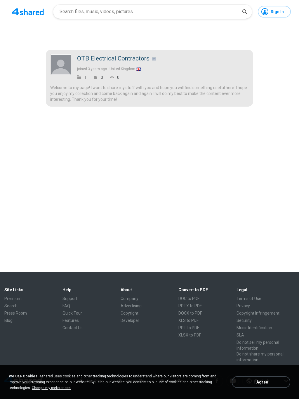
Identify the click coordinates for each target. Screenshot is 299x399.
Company (129, 298)
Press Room (15, 313)
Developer (130, 320)
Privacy (243, 305)
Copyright (129, 313)
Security (244, 320)
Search (11, 305)
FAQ (66, 305)
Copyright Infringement (258, 313)
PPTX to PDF (190, 305)
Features (70, 320)
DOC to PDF (188, 298)
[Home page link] (28, 12)
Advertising (131, 305)
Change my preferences (51, 388)
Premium (13, 298)
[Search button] (245, 12)
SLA (240, 335)
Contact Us (72, 327)
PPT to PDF (188, 327)
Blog (8, 320)
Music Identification (254, 327)
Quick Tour (72, 313)
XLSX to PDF (189, 335)
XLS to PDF (188, 320)
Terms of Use (249, 298)
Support (69, 298)
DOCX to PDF (190, 313)
